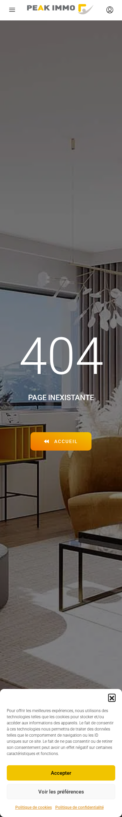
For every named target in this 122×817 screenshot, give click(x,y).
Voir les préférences (61, 792)
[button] (111, 697)
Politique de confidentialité (79, 807)
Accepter (61, 773)
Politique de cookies (33, 807)
